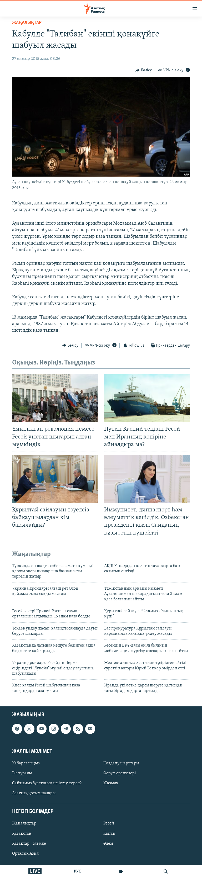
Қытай (109, 834)
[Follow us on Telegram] (66, 729)
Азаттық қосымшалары (33, 793)
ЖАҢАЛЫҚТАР (27, 22)
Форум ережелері (119, 773)
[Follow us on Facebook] (17, 729)
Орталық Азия (25, 853)
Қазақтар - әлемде (29, 844)
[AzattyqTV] (121, 871)
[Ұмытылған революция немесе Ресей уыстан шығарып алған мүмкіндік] (55, 398)
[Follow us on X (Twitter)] (29, 729)
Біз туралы (22, 773)
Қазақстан (22, 834)
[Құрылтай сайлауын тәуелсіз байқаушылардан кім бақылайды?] (55, 479)
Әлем (108, 844)
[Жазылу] (90, 729)
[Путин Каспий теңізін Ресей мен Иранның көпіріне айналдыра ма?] (147, 398)
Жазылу (110, 783)
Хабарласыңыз (26, 763)
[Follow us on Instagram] (54, 729)
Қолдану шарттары (121, 763)
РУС (77, 871)
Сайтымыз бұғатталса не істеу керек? (47, 783)
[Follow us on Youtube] (42, 729)
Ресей (108, 824)
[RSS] (78, 729)
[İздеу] (166, 871)
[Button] (143, 70)
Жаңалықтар (24, 824)
